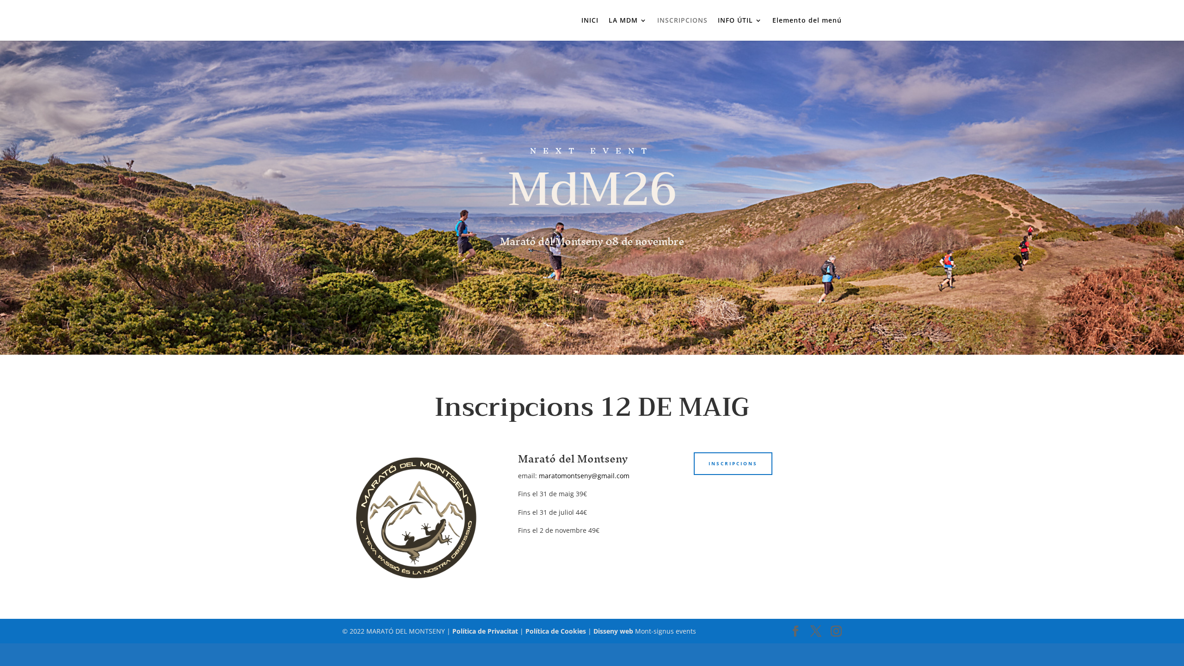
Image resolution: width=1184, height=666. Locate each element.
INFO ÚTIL (735, 21)
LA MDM (623, 21)
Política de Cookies (555, 631)
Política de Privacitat (485, 631)
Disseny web (613, 631)
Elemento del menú (807, 21)
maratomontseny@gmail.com (584, 475)
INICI (589, 21)
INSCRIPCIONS (682, 21)
